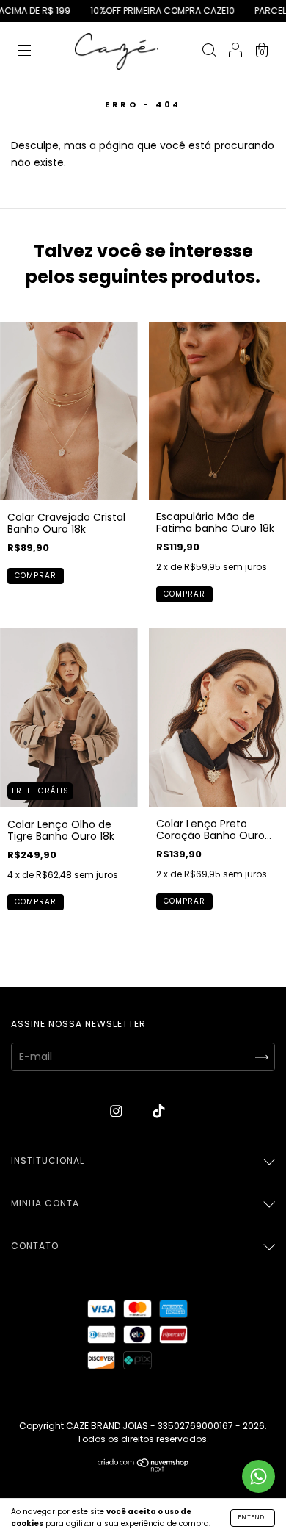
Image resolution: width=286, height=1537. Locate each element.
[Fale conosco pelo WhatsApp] (258, 1476)
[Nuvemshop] (143, 1468)
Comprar (35, 575)
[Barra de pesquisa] (209, 52)
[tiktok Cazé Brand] (158, 1111)
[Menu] (24, 52)
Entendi (252, 1517)
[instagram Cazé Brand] (117, 1111)
